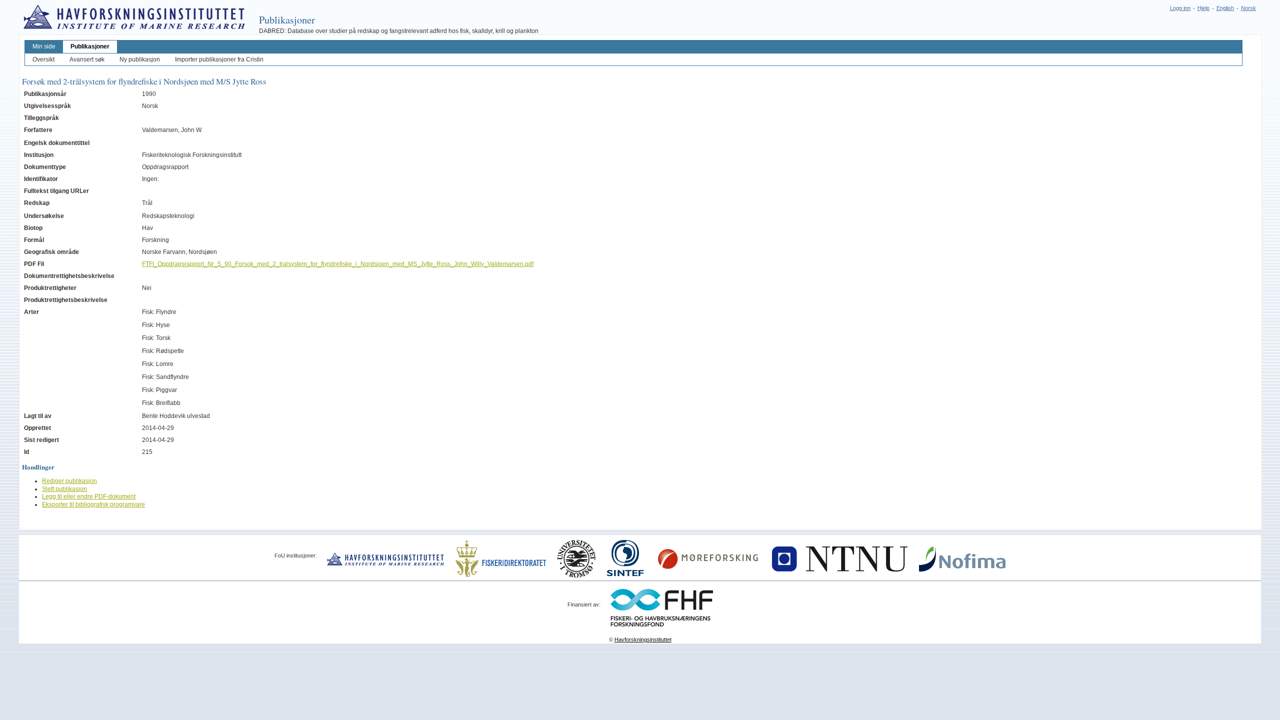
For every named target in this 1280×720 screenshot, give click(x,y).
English (1225, 8)
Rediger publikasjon (69, 481)
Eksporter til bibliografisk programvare (93, 504)
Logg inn (1180, 8)
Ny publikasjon (140, 59)
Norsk (1248, 8)
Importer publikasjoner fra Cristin (219, 59)
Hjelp (1204, 8)
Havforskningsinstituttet (643, 639)
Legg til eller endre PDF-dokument (89, 496)
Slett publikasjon (64, 489)
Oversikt (43, 59)
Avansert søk (87, 59)
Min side (44, 46)
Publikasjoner (90, 46)
